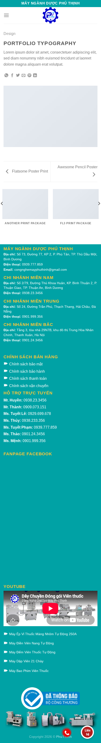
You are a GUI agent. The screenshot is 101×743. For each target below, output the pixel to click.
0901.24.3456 (32, 340)
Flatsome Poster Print (29, 171)
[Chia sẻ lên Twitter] (18, 75)
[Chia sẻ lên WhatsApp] (6, 75)
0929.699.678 (39, 414)
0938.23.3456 (32, 293)
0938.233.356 (33, 420)
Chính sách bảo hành (26, 371)
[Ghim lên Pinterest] (29, 75)
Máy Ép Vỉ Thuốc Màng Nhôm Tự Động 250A (42, 634)
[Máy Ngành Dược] (50, 15)
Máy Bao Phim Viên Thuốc (28, 671)
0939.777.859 (32, 264)
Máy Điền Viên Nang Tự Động (31, 643)
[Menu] (6, 15)
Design (10, 34)
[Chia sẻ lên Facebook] (12, 75)
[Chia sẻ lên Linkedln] (35, 75)
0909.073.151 (34, 407)
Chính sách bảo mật (25, 364)
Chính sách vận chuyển (28, 386)
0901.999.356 (32, 316)
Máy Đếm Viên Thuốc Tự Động (31, 652)
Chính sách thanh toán (27, 378)
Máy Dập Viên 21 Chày (25, 661)
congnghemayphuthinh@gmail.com (40, 269)
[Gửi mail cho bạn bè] (23, 75)
